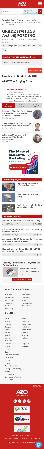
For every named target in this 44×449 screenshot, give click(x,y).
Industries (25, 332)
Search (7, 352)
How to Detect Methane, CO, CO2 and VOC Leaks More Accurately (21, 250)
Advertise (8, 363)
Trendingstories (36, 105)
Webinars (25, 319)
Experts (24, 341)
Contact (8, 360)
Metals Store (9, 341)
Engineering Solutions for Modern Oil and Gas (28, 184)
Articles (7, 321)
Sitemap (8, 371)
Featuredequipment (22, 105)
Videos (7, 335)
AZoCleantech (10, 300)
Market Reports (27, 324)
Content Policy (10, 374)
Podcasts (25, 338)
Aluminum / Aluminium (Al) (26, 20)
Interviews (25, 321)
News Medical (27, 303)
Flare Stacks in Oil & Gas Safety (27, 195)
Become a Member (12, 355)
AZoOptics (8, 303)
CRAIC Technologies (12, 235)
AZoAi (24, 300)
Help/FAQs (25, 344)
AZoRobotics (9, 297)
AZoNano (8, 295)
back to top (36, 385)
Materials (25, 327)
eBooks (7, 332)
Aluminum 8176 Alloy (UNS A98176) (16, 62)
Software (8, 346)
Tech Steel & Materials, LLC (16, 89)
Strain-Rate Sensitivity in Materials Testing (21, 220)
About (7, 349)
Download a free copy (22, 279)
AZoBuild (8, 306)
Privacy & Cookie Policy (13, 369)
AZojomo (25, 335)
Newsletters (9, 358)
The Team (25, 346)
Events (7, 338)
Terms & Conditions (12, 366)
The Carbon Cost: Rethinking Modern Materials (29, 206)
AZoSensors (26, 295)
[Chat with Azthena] (38, 445)
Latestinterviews (8, 105)
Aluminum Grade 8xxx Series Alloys (14, 22)
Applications (26, 330)
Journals (8, 344)
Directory (8, 324)
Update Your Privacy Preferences (23, 443)
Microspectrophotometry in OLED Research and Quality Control (22, 230)
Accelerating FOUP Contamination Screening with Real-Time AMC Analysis (22, 240)
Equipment (9, 327)
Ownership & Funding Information (13, 378)
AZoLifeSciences (27, 306)
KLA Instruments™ (12, 224)
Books (7, 330)
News (7, 319)
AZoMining (9, 309)
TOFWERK (9, 245)
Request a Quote (35, 70)
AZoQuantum (27, 297)
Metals (12, 20)
